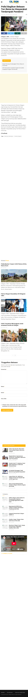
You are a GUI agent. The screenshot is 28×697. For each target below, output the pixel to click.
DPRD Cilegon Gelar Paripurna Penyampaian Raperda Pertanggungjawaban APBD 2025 (16, 499)
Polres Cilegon (18, 136)
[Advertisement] (14, 88)
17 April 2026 (4, 267)
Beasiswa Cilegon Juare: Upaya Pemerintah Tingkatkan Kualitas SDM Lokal (17, 527)
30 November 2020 (13, 473)
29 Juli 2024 (4, 297)
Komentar (4, 369)
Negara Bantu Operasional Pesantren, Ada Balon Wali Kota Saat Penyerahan (17, 457)
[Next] (15, 355)
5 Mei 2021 (3, 14)
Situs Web (3, 398)
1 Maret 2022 (12, 467)
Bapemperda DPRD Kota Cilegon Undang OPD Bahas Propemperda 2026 (16, 508)
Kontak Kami (10, 692)
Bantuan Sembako (9, 136)
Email (3, 392)
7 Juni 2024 (12, 480)
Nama (3, 386)
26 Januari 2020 (12, 488)
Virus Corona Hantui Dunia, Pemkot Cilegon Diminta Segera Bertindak (17, 485)
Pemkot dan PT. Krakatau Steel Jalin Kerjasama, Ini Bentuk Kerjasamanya (17, 465)
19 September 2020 (13, 460)
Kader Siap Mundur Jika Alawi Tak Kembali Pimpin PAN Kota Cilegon (16, 450)
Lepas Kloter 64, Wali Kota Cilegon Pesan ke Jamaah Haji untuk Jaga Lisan (16, 478)
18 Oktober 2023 (4, 327)
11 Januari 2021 (12, 453)
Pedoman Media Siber (20, 692)
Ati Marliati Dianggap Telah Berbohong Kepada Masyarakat (17, 471)
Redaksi (3, 692)
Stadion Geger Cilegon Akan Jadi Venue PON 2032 (16, 520)
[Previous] (13, 355)
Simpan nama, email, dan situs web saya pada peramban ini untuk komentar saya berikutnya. (14, 405)
